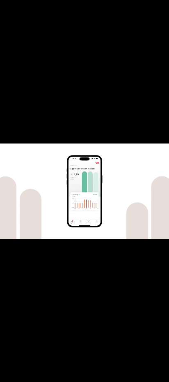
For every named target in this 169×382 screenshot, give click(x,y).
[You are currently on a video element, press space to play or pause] (84, 191)
